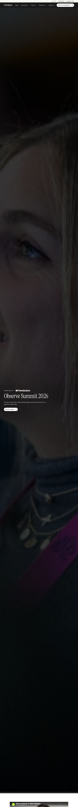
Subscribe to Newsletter (66, 1)
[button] (25, 5)
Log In (54, 1)
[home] (8, 5)
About (16, 5)
